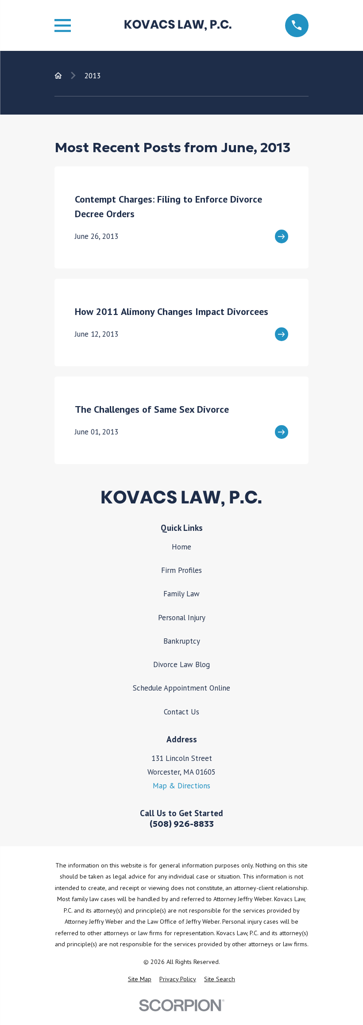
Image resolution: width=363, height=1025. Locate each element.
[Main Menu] (62, 25)
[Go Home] (58, 75)
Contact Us (181, 712)
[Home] (177, 25)
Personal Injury (181, 617)
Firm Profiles (181, 570)
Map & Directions (181, 786)
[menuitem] (139, 979)
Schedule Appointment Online (181, 688)
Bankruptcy (181, 641)
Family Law (181, 594)
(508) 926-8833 (182, 824)
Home (181, 547)
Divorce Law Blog (181, 664)
